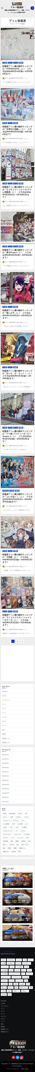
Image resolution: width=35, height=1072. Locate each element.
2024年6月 (5, 759)
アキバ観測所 (16, 7)
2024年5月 (5, 763)
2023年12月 (5, 784)
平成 (29, 841)
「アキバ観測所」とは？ (8, 951)
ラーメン (13, 837)
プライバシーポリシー (12, 1069)
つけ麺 (11, 817)
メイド (4, 725)
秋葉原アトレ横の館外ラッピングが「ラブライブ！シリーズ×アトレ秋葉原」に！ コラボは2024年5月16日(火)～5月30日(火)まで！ (17, 192)
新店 (18, 844)
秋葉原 (21, 62)
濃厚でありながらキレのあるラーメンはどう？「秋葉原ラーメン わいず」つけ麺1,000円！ (17, 937)
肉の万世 (14, 851)
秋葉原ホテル (6, 742)
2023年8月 (5, 801)
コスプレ (4, 717)
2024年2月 (5, 776)
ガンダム (5, 827)
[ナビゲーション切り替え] (2, 8)
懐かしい (5, 844)
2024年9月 (5, 755)
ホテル (4, 721)
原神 (12, 841)
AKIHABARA (12, 813)
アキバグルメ (6, 700)
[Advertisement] (17, 663)
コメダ (17, 827)
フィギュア (23, 830)
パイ (17, 830)
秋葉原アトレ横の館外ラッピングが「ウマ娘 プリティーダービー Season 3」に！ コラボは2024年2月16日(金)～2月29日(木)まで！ (17, 436)
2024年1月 (5, 780)
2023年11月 (5, 789)
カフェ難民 (20, 823)
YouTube (5, 490)
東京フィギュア (24, 844)
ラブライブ (5, 837)
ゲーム (15, 62)
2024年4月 (5, 767)
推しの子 (12, 844)
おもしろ (5, 817)
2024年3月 (5, 772)
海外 (3, 730)
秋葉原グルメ (6, 738)
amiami (20, 813)
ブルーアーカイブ (7, 834)
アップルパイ (16, 820)
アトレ (22, 820)
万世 (27, 837)
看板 (4, 848)
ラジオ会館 (26, 834)
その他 (5, 62)
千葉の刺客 (5, 841)
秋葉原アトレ (22, 848)
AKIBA (4, 813)
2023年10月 (5, 793)
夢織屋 (17, 841)
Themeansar (18, 1066)
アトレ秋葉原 (6, 823)
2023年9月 (5, 797)
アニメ (10, 62)
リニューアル (20, 837)
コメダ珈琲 (23, 827)
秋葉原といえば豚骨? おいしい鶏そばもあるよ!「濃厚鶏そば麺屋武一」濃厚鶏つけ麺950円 (17, 920)
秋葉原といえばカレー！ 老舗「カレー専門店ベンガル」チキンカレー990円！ (16, 902)
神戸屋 (9, 848)
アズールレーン (6, 820)
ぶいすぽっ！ (18, 817)
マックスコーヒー (18, 834)
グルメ (4, 708)
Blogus (31, 1063)
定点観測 (23, 841)
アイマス (26, 817)
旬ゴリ (7, 78)
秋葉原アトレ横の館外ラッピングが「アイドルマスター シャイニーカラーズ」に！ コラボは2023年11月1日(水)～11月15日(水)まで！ (17, 620)
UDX (26, 813)
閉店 (20, 851)
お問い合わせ (25, 1069)
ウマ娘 (13, 823)
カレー (26, 823)
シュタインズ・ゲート (8, 830)
